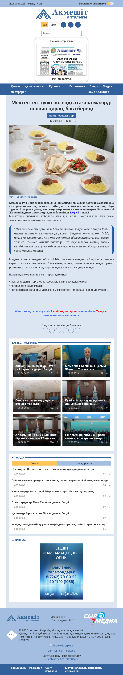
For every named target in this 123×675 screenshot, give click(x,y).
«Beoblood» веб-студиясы (61, 659)
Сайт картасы (51, 669)
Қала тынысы (34, 86)
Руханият (55, 86)
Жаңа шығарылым (64, 41)
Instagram (71, 311)
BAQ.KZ (74, 212)
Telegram (102, 311)
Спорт (94, 86)
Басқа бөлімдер (98, 92)
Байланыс (85, 3)
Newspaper (18, 92)
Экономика (77, 86)
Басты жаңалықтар (61, 115)
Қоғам (15, 86)
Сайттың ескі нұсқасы (62, 650)
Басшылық (18, 667)
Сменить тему (110, 3)
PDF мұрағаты (61, 78)
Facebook (57, 311)
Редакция (35, 667)
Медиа (107, 86)
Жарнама (99, 3)
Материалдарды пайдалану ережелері (83, 669)
